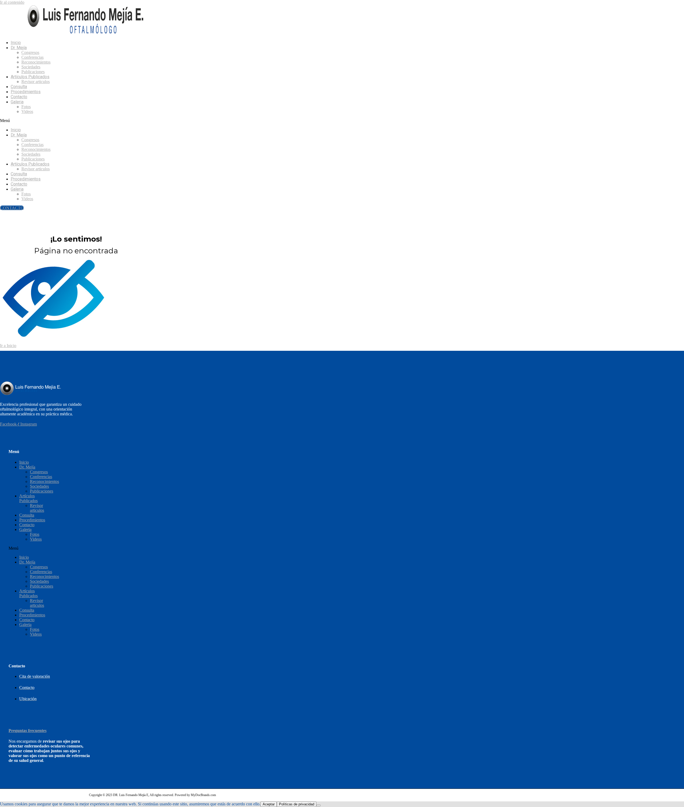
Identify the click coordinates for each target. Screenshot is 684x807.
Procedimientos (26, 91)
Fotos (26, 106)
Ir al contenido (12, 2)
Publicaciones (33, 71)
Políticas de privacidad (296, 804)
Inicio (16, 42)
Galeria (17, 101)
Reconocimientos (35, 62)
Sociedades (30, 67)
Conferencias (32, 57)
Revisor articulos (35, 81)
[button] (186, 120)
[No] (318, 805)
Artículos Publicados (30, 76)
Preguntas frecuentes (27, 730)
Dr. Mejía (19, 47)
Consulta (19, 86)
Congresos (30, 52)
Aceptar (269, 804)
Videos (27, 111)
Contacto (19, 96)
